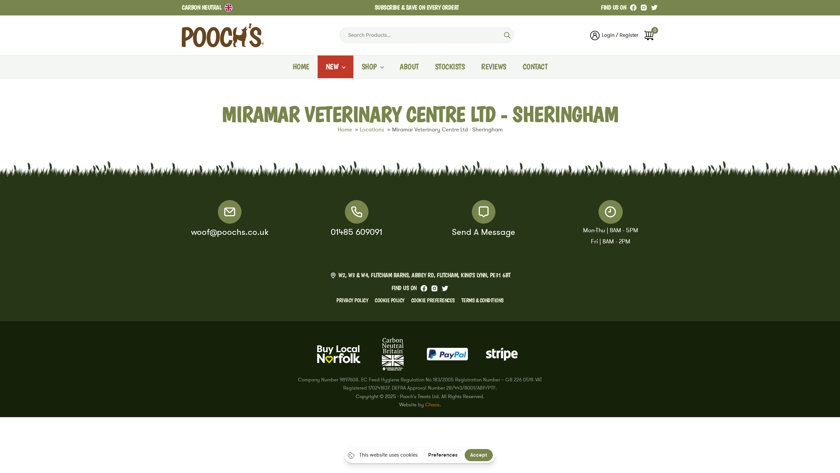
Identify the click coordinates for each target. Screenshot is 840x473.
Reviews (493, 66)
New (332, 66)
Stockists (450, 66)
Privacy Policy (352, 300)
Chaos (432, 404)
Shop (369, 66)
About (409, 66)
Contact (535, 66)
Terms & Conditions (482, 300)
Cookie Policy (390, 300)
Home (301, 66)
